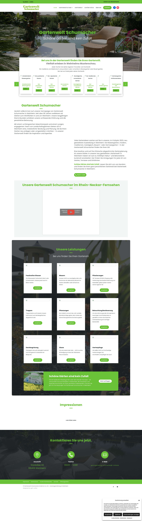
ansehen (38, 288)
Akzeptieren (108, 514)
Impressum (129, 518)
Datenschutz (123, 518)
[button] (139, 500)
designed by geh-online (30, 488)
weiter (25, 88)
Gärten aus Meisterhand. (111, 1)
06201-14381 (81, 175)
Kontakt (56, 481)
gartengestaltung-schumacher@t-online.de (105, 465)
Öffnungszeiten (64, 481)
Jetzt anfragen (105, 381)
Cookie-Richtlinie (115, 518)
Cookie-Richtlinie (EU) (46, 481)
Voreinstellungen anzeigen (131, 514)
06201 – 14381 (71, 465)
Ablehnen (117, 514)
